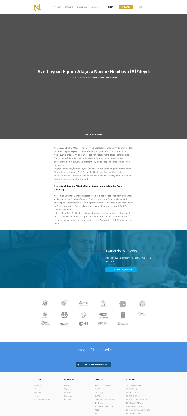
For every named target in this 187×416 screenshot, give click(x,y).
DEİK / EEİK (99, 392)
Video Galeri (37, 392)
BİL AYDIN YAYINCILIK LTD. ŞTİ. (137, 399)
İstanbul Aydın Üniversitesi (108, 77)
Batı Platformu (100, 389)
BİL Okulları (99, 403)
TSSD (97, 410)
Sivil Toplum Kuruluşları (41, 399)
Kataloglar (67, 399)
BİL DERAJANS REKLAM (134, 403)
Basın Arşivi (68, 396)
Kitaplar (67, 385)
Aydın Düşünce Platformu (104, 385)
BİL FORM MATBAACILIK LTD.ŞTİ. (138, 410)
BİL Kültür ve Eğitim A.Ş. (134, 385)
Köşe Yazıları (68, 389)
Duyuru (94, 77)
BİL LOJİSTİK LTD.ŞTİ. (134, 413)
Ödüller (36, 396)
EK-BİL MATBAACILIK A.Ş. (135, 406)
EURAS (97, 396)
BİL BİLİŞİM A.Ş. (131, 389)
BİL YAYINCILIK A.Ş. (133, 396)
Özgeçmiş (37, 385)
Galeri (35, 389)
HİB (96, 413)
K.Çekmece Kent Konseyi (104, 406)
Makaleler (67, 392)
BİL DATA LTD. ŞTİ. (132, 392)
